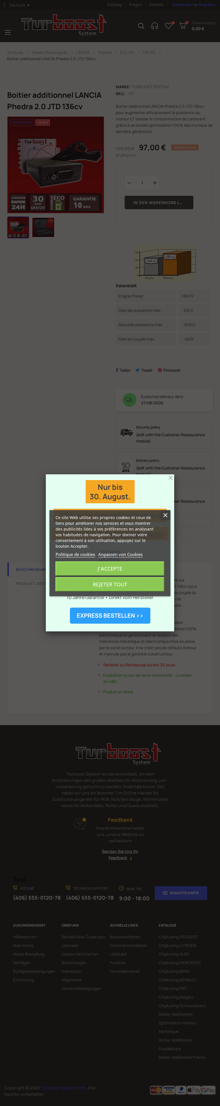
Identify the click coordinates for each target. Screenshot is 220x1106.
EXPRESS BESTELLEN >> (110, 615)
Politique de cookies (75, 554)
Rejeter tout (110, 584)
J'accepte (110, 568)
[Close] (171, 478)
